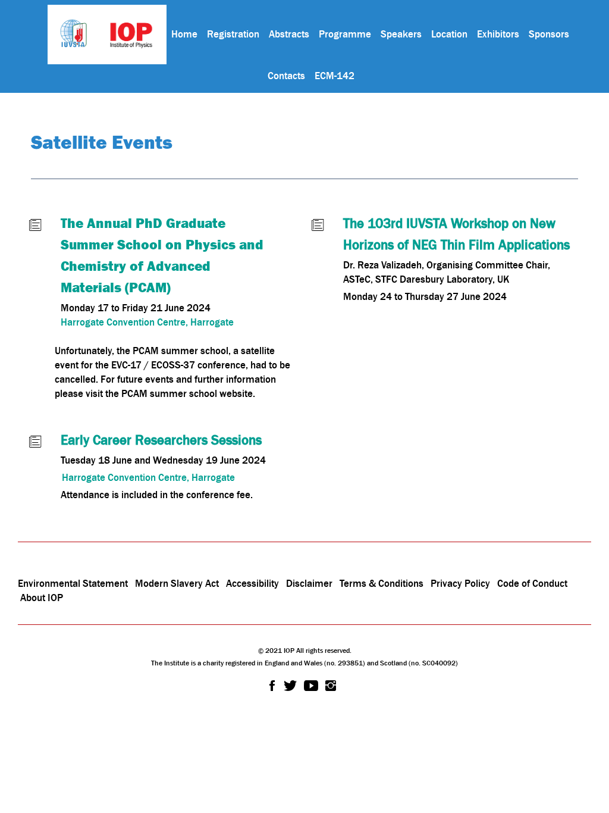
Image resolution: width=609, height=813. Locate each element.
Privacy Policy (460, 583)
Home (184, 34)
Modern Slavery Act (177, 583)
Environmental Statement (73, 583)
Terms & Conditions (381, 583)
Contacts (286, 76)
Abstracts (289, 34)
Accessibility (253, 583)
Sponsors (549, 34)
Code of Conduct (532, 583)
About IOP (41, 598)
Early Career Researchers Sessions (161, 440)
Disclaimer (309, 583)
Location (449, 34)
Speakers (401, 34)
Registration (233, 34)
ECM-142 (334, 76)
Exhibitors (498, 34)
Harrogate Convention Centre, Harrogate (147, 322)
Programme (345, 34)
